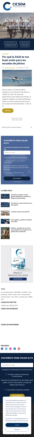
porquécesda (4, 294)
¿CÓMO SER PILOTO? (10, 42)
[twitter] (7, 349)
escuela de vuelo (23, 297)
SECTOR (10, 294)
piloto (19, 294)
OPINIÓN (30, 297)
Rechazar (17, 429)
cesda (29, 292)
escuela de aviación (5, 297)
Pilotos (16, 297)
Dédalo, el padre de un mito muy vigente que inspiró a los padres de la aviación (21, 229)
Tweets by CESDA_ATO (9, 305)
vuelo (12, 297)
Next (32, 25)
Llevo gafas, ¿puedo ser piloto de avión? (21, 220)
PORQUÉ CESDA (25, 42)
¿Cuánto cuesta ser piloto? (20, 212)
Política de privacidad (11, 415)
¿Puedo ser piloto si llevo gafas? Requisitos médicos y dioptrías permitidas (21, 196)
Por (8, 67)
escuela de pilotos (25, 294)
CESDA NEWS (25, 46)
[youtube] (19, 349)
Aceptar (17, 425)
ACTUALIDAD (24, 292)
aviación (15, 294)
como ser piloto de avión (7, 292)
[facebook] (3, 349)
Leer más (8, 110)
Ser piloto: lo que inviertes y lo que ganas (21, 204)
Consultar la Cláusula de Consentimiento (15, 157)
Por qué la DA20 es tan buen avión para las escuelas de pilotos (15, 60)
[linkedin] (15, 349)
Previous (1, 25)
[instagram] (11, 349)
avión (2, 299)
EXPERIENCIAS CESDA (11, 46)
